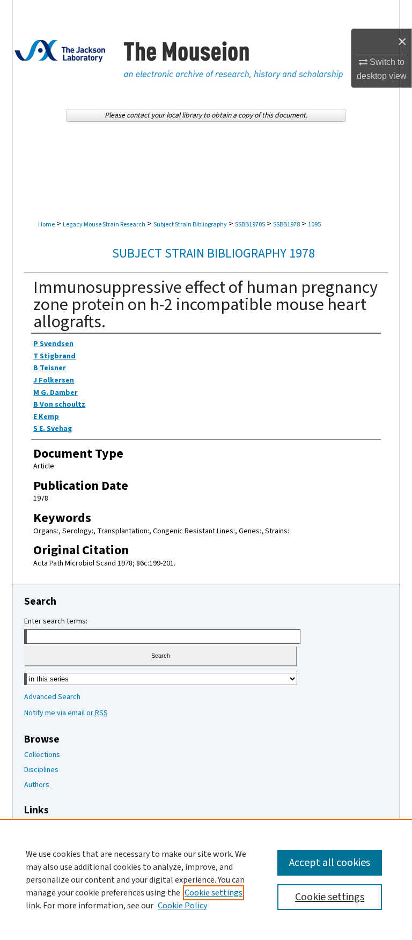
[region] (206, 879)
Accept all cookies (329, 862)
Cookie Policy (182, 906)
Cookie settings (213, 893)
